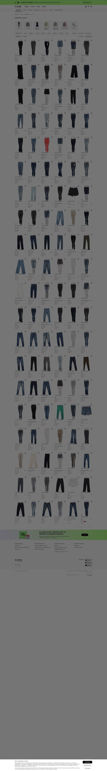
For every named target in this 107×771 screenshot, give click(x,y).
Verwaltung (87, 768)
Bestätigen (87, 762)
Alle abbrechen (87, 765)
